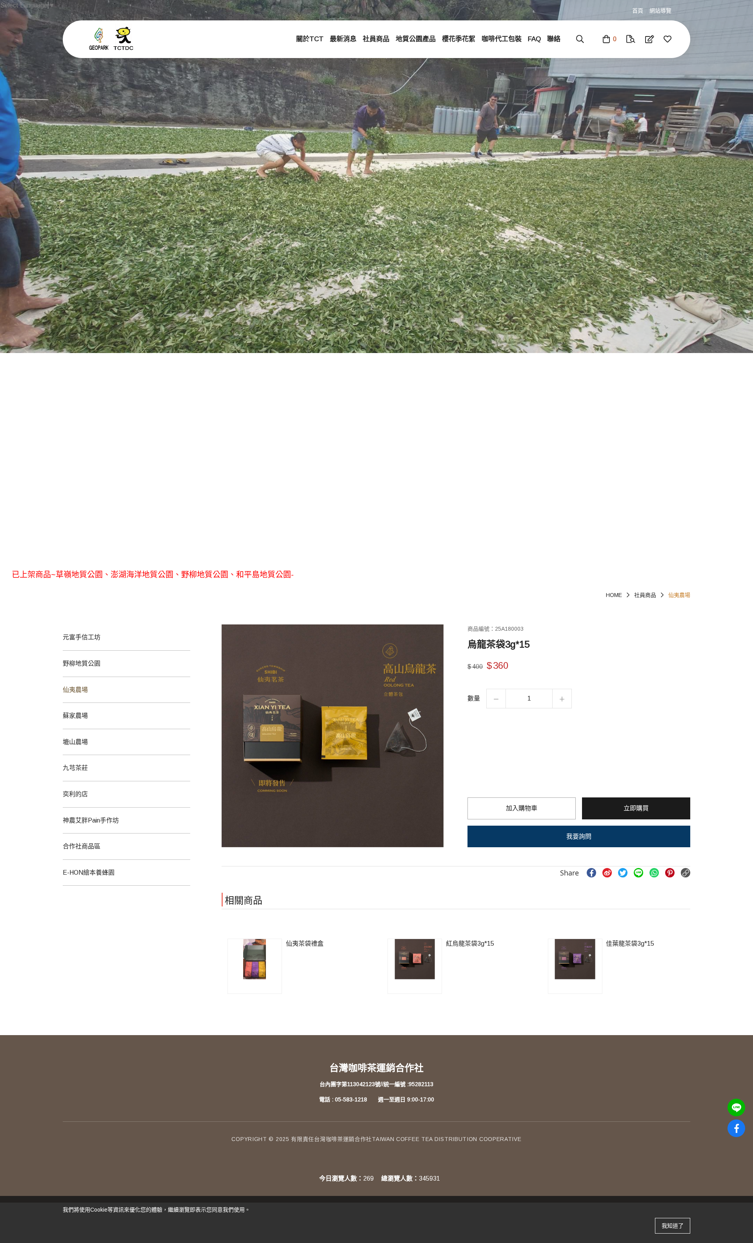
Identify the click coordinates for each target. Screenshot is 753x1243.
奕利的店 (75, 794)
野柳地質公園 (81, 663)
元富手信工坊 (81, 637)
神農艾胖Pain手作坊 (91, 820)
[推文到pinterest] (670, 872)
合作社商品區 (81, 846)
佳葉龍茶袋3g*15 (630, 943)
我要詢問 (578, 836)
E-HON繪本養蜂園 (89, 872)
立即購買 (636, 808)
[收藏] (667, 39)
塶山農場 (75, 742)
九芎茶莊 (75, 767)
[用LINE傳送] (638, 872)
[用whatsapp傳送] (654, 872)
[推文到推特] (623, 872)
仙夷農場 (679, 595)
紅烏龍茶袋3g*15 (470, 943)
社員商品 (645, 595)
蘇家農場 (75, 715)
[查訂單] (631, 39)
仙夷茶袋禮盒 (305, 943)
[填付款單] (649, 39)
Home (614, 595)
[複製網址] (685, 872)
